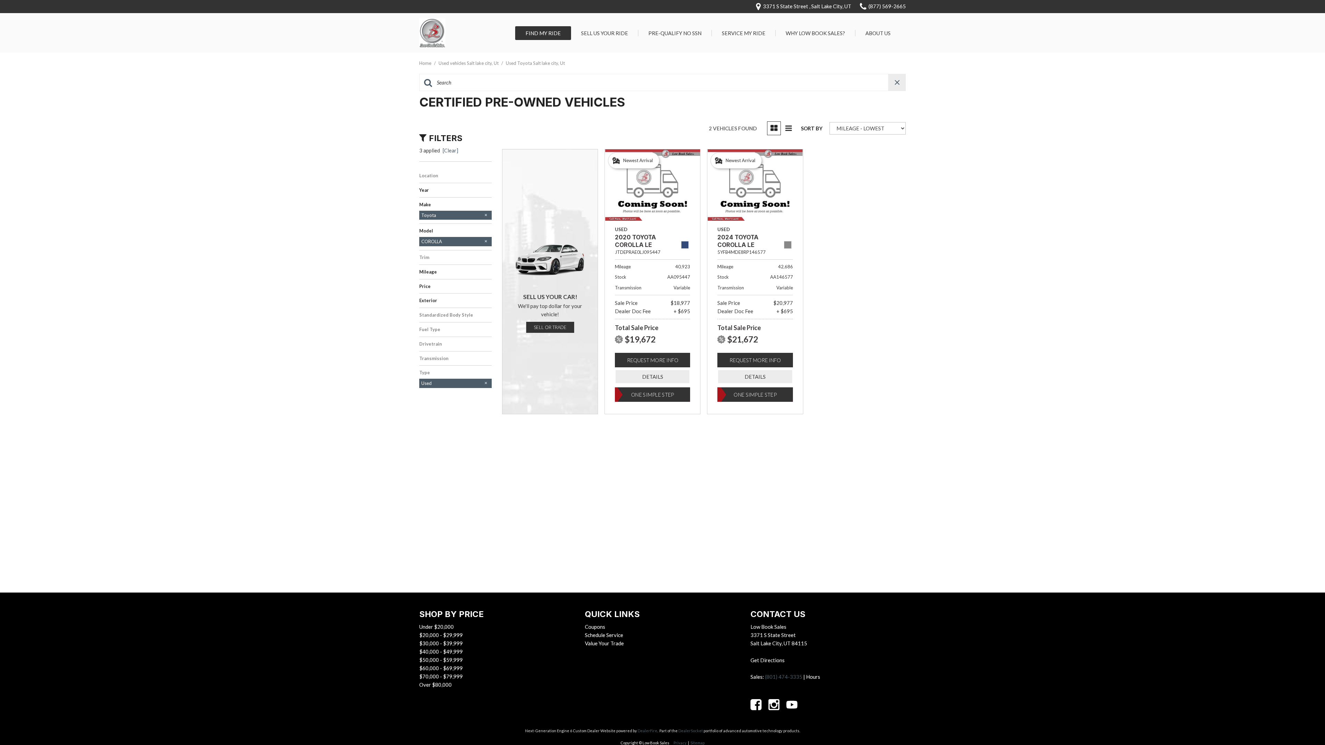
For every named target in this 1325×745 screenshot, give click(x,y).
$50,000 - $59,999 (441, 660)
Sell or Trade (550, 327)
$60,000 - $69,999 (441, 668)
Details (652, 377)
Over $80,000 (435, 685)
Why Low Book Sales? (815, 33)
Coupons (595, 627)
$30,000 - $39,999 (441, 643)
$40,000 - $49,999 (441, 651)
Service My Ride (743, 33)
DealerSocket (690, 730)
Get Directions (767, 660)
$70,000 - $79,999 (441, 676)
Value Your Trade (604, 643)
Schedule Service (604, 635)
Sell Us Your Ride (604, 33)
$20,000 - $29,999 (441, 635)
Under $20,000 (436, 627)
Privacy (680, 743)
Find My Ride (543, 33)
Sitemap (697, 743)
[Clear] (450, 150)
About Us (878, 33)
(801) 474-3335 (783, 677)
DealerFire (647, 730)
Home (425, 63)
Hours (813, 677)
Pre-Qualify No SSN (674, 33)
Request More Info (652, 360)
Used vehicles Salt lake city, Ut (469, 63)
